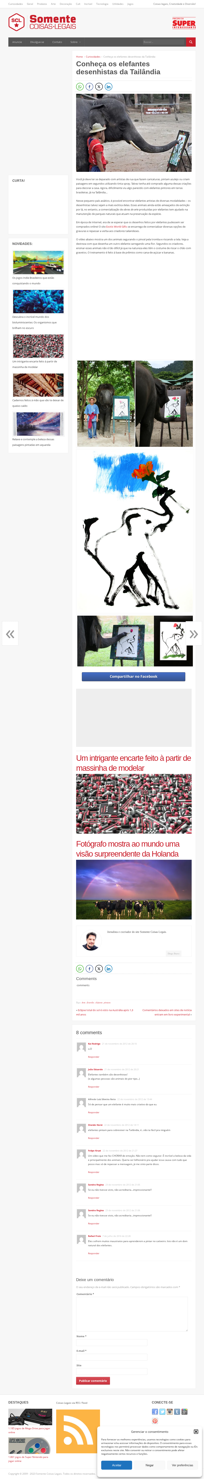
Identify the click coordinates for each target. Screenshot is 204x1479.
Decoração (66, 4)
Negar (150, 1465)
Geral (30, 4)
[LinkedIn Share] (108, 86)
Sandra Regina (96, 1184)
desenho (90, 1002)
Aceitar (116, 1465)
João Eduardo (95, 1069)
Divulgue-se (37, 42)
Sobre (74, 42)
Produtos (42, 4)
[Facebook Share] (89, 86)
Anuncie (17, 42)
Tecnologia (102, 4)
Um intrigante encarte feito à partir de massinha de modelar (133, 763)
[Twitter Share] (99, 86)
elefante (99, 1002)
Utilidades (118, 4)
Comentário (85, 1294)
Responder (93, 1056)
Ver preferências (182, 1465)
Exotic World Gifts (116, 226)
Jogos (130, 4)
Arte (53, 4)
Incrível (88, 4)
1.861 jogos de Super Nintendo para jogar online (28, 1459)
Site (78, 1365)
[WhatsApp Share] (80, 86)
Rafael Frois (94, 1235)
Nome (81, 1336)
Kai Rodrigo (94, 1043)
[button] (196, 1432)
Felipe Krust (94, 1150)
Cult (78, 4)
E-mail (81, 1351)
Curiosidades (15, 4)
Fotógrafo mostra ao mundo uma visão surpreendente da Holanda (127, 848)
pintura (107, 1002)
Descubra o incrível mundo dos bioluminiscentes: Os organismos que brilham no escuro (34, 322)
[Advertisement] (38, 110)
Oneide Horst (95, 1124)
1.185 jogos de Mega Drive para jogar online (29, 1430)
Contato (57, 42)
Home (79, 56)
